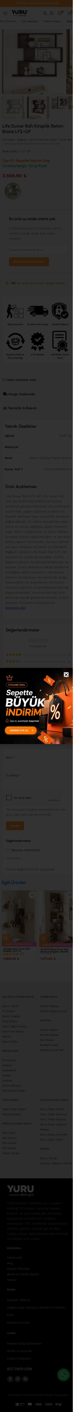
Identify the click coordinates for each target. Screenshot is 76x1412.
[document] (36, 706)
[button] (66, 674)
